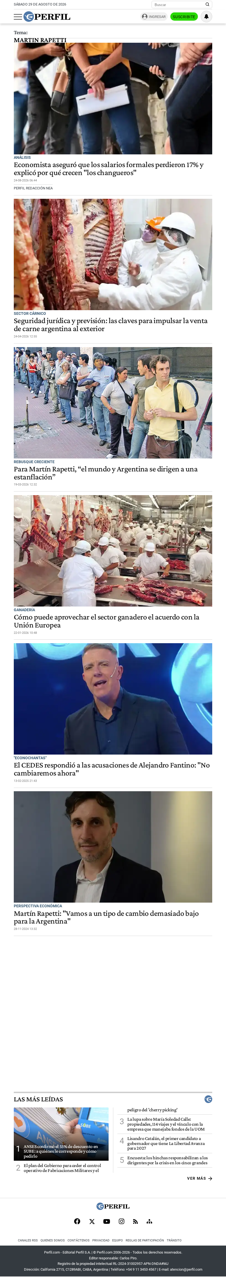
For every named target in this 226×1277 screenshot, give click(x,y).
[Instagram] (121, 1222)
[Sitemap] (149, 1222)
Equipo (117, 1240)
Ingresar (157, 17)
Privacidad (100, 1240)
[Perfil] (113, 1208)
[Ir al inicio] (46, 16)
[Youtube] (106, 1222)
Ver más (196, 1178)
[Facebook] (77, 1221)
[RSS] (135, 1222)
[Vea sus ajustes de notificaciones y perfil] (206, 16)
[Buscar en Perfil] (207, 4)
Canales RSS (28, 1240)
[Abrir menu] (18, 17)
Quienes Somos (53, 1240)
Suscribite (184, 17)
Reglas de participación (145, 1240)
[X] (92, 1222)
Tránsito (174, 1240)
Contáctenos (79, 1240)
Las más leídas (38, 1099)
